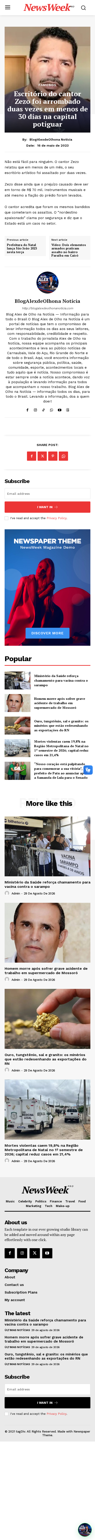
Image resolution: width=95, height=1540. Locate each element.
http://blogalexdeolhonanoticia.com (47, 308)
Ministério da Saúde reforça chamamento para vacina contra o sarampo (61, 680)
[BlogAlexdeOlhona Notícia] (47, 283)
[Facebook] (27, 409)
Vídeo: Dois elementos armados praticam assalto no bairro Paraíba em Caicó (68, 250)
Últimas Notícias (17, 1330)
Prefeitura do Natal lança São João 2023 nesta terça (22, 248)
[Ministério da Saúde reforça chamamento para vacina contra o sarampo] (17, 680)
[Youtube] (59, 409)
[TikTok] (43, 409)
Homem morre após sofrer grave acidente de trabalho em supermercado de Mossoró (59, 703)
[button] (85, 1530)
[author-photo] (8, 893)
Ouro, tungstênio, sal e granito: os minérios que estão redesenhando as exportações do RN (61, 725)
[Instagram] (35, 409)
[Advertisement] (47, 1490)
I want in (45, 507)
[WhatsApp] (51, 409)
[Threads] (67, 409)
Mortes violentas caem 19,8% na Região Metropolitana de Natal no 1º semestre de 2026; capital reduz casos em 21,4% (61, 748)
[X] (42, 456)
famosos (47, 85)
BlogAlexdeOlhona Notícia (51, 139)
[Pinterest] (52, 456)
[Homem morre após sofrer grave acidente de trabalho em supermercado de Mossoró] (17, 703)
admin (16, 893)
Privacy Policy (56, 518)
